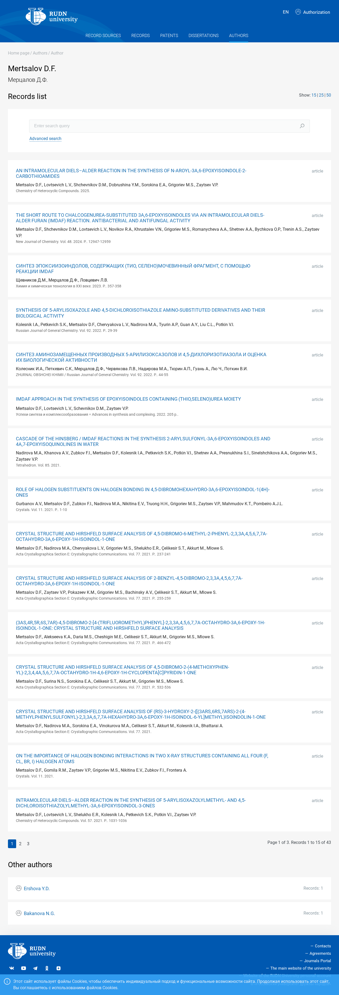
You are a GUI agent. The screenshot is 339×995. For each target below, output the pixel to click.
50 (328, 95)
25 (321, 95)
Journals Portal (317, 960)
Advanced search (45, 138)
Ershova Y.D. (37, 888)
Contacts (323, 946)
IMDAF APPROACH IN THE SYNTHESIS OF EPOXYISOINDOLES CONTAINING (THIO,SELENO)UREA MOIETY (128, 399)
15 (313, 95)
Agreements (320, 953)
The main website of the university (300, 968)
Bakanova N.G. (39, 913)
